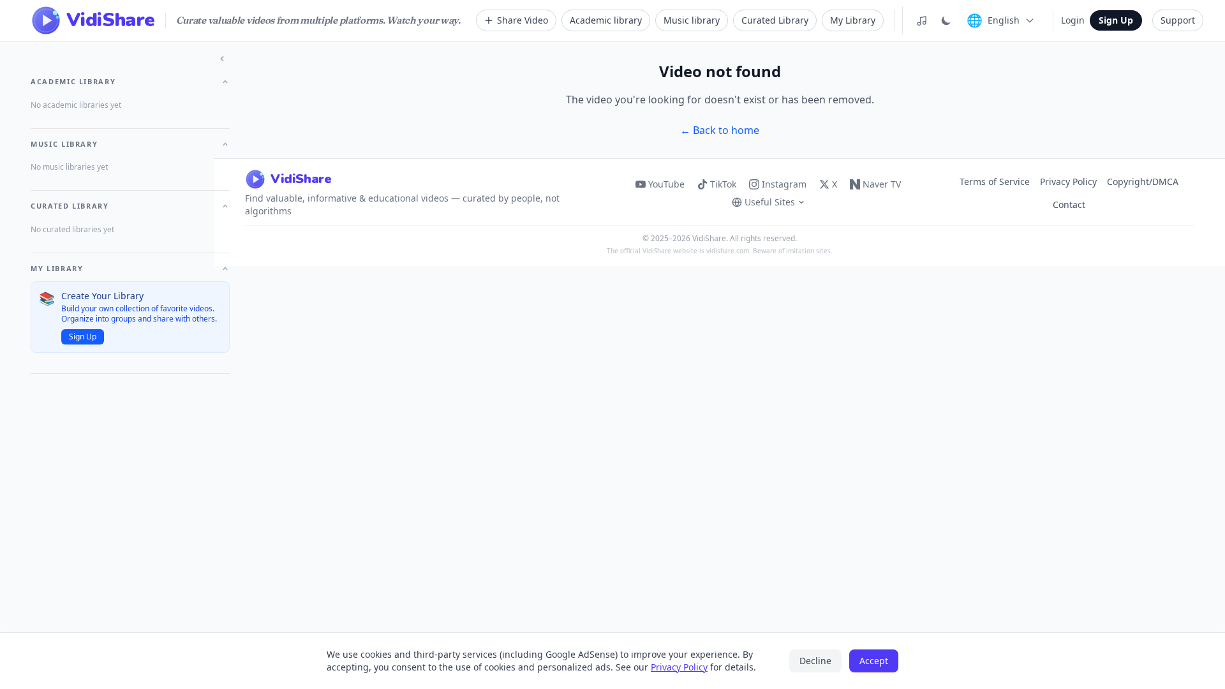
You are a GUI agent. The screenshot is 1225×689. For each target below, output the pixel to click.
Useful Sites (770, 202)
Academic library (606, 20)
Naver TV (882, 184)
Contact (1069, 204)
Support (1178, 20)
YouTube (666, 184)
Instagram (784, 184)
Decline (815, 661)
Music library (692, 20)
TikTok (723, 184)
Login (1073, 20)
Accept (873, 661)
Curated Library (774, 20)
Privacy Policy (1068, 181)
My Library (852, 20)
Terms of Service (995, 181)
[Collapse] (222, 58)
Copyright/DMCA (1142, 181)
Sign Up (1116, 20)
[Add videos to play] (921, 20)
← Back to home (719, 130)
